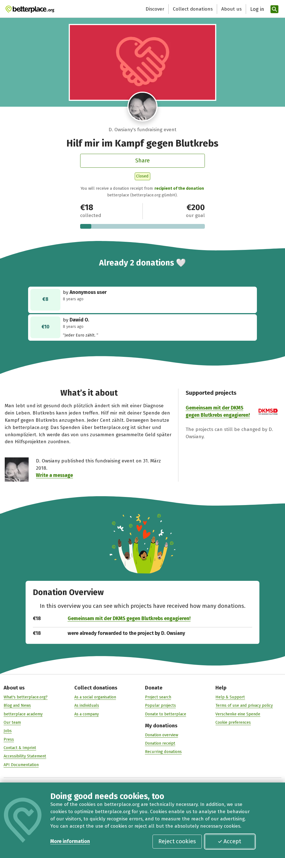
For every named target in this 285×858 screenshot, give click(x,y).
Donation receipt (160, 743)
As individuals (86, 705)
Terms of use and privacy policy (244, 705)
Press (9, 739)
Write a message (54, 475)
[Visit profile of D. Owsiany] (142, 107)
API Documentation (21, 764)
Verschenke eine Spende (237, 713)
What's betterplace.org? (26, 696)
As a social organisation (95, 696)
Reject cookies (177, 841)
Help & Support (230, 696)
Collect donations (193, 9)
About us (231, 9)
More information (70, 841)
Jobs (8, 730)
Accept (232, 841)
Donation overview (161, 734)
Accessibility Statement (25, 756)
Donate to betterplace (165, 713)
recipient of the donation (179, 188)
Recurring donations (163, 751)
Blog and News (17, 705)
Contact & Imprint (20, 747)
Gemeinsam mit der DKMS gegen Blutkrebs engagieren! (129, 618)
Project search (158, 696)
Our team (12, 722)
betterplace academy (23, 713)
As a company (86, 713)
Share (142, 160)
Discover (155, 9)
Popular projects (160, 705)
